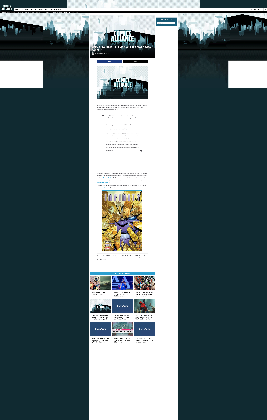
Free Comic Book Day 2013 (131, 255)
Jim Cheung (114, 257)
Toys (36, 9)
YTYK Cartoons (45, 12)
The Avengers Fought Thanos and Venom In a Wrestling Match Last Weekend (121, 294)
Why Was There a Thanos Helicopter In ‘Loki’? (99, 293)
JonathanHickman (135, 257)
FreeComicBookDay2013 (102, 257)
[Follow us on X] (265, 9)
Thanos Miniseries (107, 178)
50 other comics (106, 188)
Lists (33, 12)
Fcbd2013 (113, 255)
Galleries (38, 12)
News (22, 9)
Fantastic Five (67, 12)
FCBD (104, 255)
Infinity (109, 257)
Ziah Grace (97, 53)
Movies (59, 9)
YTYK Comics (53, 12)
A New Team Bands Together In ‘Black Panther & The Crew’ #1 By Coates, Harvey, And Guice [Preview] (100, 317)
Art (31, 9)
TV (54, 9)
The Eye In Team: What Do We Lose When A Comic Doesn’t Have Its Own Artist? (144, 294)
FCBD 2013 (108, 255)
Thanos (141, 257)
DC (51, 9)
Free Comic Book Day (120, 255)
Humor (27, 9)
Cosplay (8, 12)
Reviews (14, 12)
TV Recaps (20, 12)
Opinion (16, 9)
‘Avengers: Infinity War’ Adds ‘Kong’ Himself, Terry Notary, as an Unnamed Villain (121, 317)
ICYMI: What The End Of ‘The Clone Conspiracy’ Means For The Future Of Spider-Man (143, 317)
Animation (27, 12)
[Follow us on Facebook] (262, 9)
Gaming (41, 9)
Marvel (47, 9)
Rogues (60, 12)
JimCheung (119, 257)
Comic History (75, 12)
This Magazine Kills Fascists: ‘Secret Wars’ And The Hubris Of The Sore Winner (121, 340)
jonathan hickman (127, 257)
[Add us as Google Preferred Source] (255, 9)
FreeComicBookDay (141, 255)
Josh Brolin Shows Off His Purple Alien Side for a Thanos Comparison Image (144, 340)
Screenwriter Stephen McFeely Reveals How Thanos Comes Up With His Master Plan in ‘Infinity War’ (100, 340)
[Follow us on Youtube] (258, 9)
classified (142, 103)
